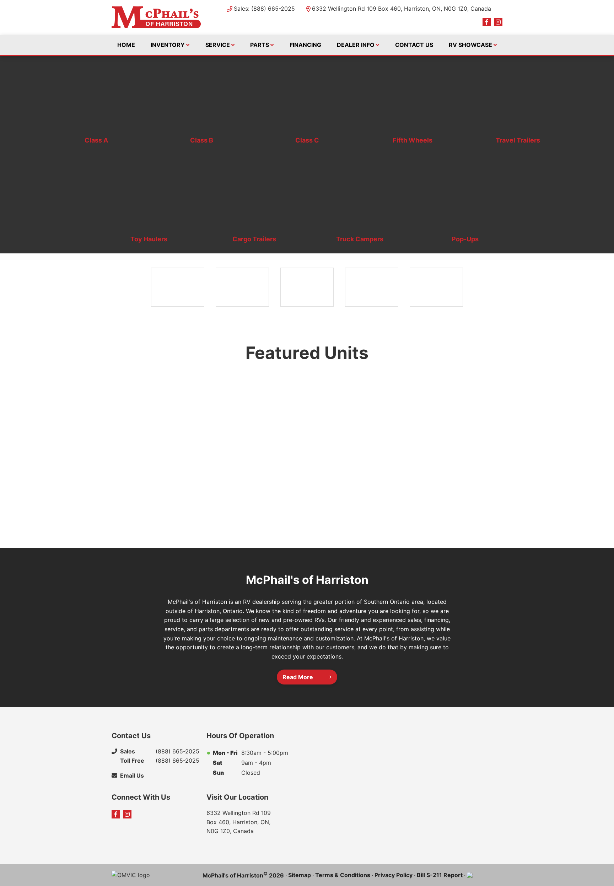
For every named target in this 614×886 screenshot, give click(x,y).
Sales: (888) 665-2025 (264, 8)
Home (126, 44)
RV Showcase (470, 44)
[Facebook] (487, 22)
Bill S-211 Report (440, 875)
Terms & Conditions (342, 875)
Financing (305, 44)
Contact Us (414, 44)
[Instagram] (498, 22)
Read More (297, 677)
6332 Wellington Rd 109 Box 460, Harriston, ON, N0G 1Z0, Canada (401, 8)
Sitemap (299, 875)
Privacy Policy (394, 875)
